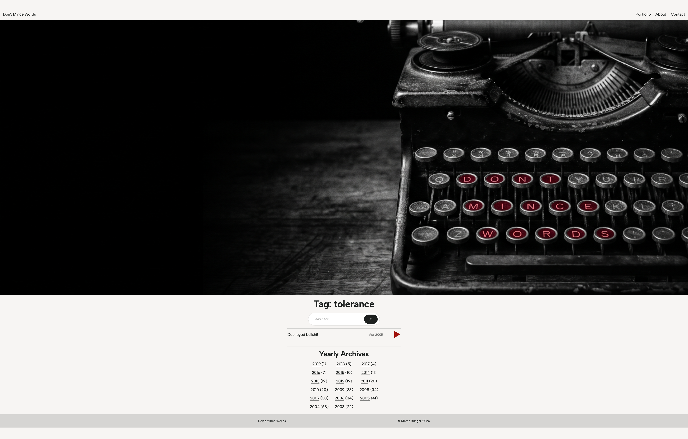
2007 (314, 398)
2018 (340, 363)
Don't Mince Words (19, 14)
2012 (340, 381)
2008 (364, 389)
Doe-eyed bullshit (302, 334)
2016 (316, 372)
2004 (314, 406)
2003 (339, 406)
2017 (366, 363)
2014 (365, 372)
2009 (339, 389)
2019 (316, 363)
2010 (314, 389)
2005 (365, 398)
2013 (315, 381)
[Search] (371, 319)
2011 (364, 381)
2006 (339, 398)
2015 (340, 372)
